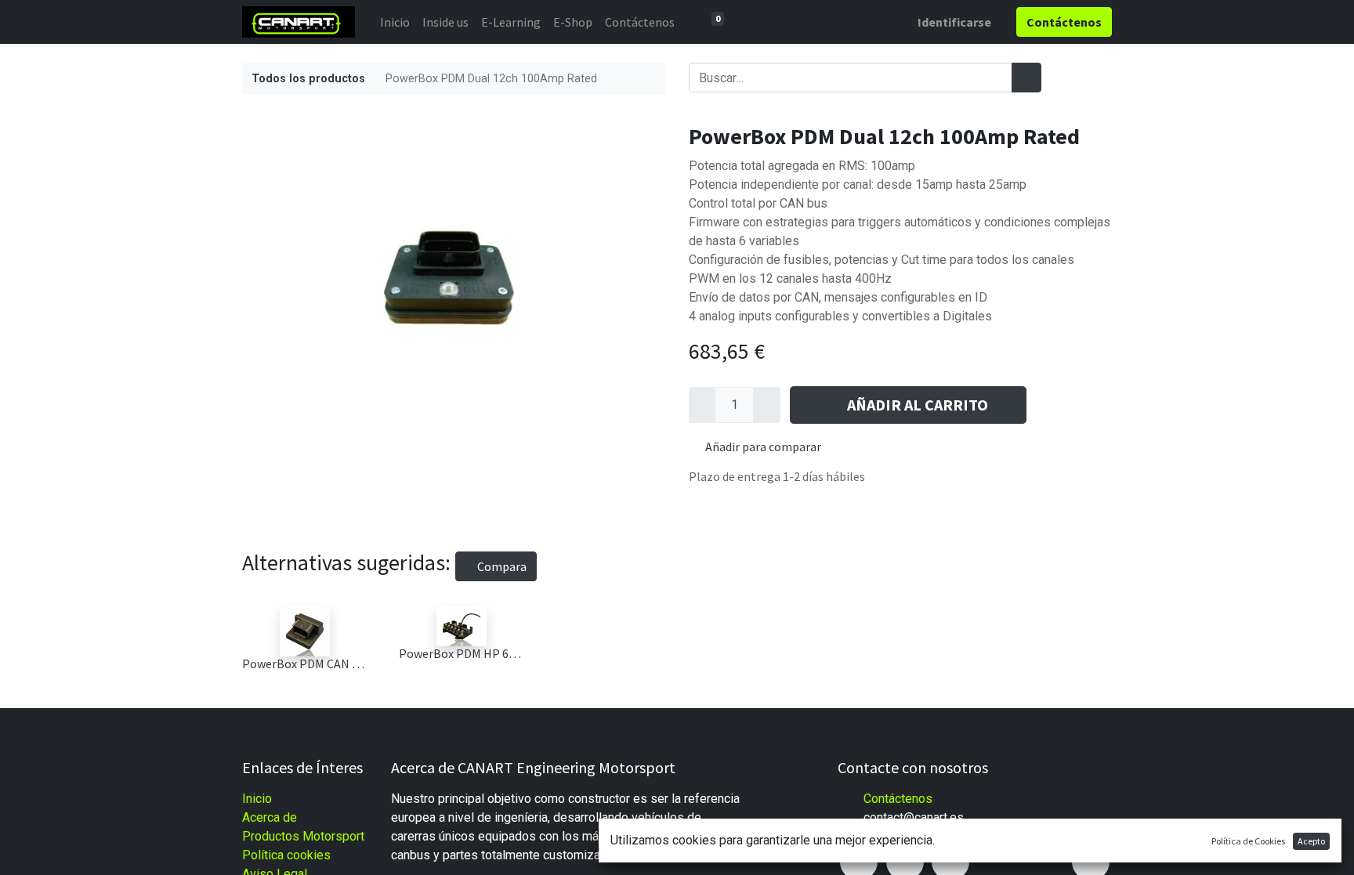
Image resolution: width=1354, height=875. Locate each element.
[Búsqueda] (1026, 77)
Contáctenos (897, 798)
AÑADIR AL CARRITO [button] (917, 404)
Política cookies (286, 855)
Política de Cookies (1248, 841)
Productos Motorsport (303, 836)
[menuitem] (395, 22)
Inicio (257, 798)
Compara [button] (501, 566)
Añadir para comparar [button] (763, 446)
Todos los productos (308, 78)
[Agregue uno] (766, 405)
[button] (1048, 405)
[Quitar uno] (702, 405)
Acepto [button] (1311, 841)
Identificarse (954, 22)
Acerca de (269, 817)
